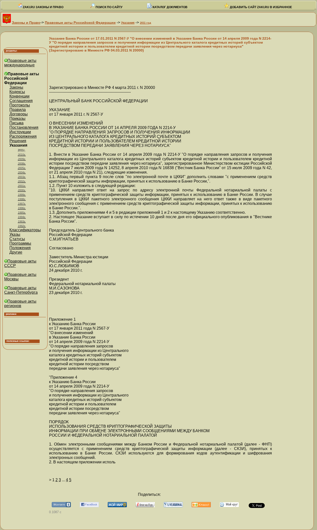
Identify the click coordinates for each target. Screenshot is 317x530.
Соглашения (21, 101)
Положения (20, 248)
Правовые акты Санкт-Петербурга (21, 290)
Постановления (23, 127)
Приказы (17, 118)
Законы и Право (26, 23)
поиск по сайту (108, 7)
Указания (127, 23)
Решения (17, 141)
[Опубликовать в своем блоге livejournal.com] (173, 506)
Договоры (18, 114)
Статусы (17, 239)
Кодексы (17, 92)
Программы (20, 243)
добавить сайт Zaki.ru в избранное (260, 7)
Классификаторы (25, 230)
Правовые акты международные (20, 62)
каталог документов (169, 7)
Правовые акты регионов (20, 303)
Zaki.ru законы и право (43, 7)
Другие (15, 252)
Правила (17, 109)
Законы (16, 87)
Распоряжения (23, 136)
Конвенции (19, 96)
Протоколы (19, 105)
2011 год (145, 22)
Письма (16, 123)
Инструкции (20, 132)
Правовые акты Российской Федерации (80, 23)
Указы (14, 234)
